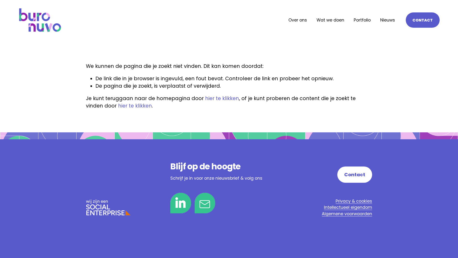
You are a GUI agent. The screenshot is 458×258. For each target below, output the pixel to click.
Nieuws (387, 20)
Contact (422, 20)
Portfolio (362, 20)
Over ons (297, 20)
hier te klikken (222, 98)
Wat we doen (330, 20)
